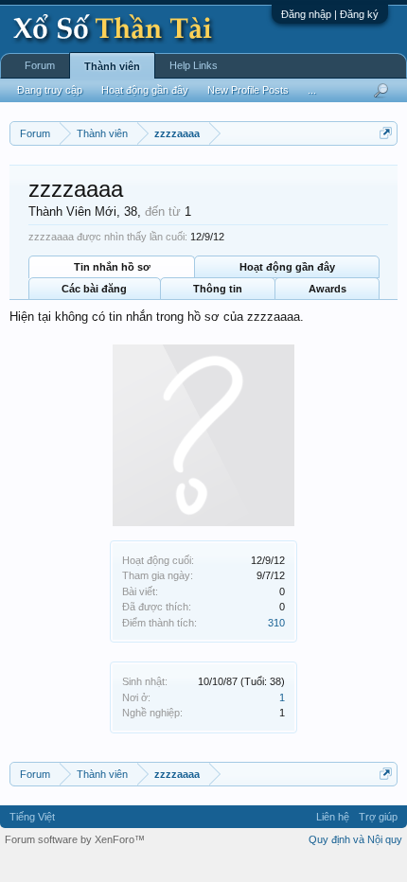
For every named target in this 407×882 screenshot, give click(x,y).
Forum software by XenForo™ (75, 839)
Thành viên (112, 66)
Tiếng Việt (32, 816)
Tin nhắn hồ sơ (112, 267)
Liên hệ (332, 816)
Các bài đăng (94, 288)
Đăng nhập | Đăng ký (330, 14)
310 (276, 622)
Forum (40, 65)
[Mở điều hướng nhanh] (386, 133)
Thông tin (217, 288)
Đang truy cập (49, 90)
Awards (327, 288)
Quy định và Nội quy (355, 839)
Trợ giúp (378, 816)
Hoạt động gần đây (287, 267)
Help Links (193, 65)
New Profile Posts (248, 90)
